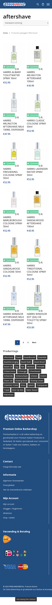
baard (18, 357)
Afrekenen (7, 513)
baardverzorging (11, 362)
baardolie (42, 357)
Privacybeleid (8, 485)
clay (16, 366)
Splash (31, 385)
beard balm (26, 362)
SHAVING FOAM (11, 385)
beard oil (8, 366)
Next (34, 342)
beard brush (39, 362)
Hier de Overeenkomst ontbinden (17, 489)
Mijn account (8, 504)
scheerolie (8, 376)
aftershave (8, 357)
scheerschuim (22, 376)
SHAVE (43, 376)
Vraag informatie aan (12, 467)
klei (22, 366)
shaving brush (21, 380)
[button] (48, 4)
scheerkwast (34, 371)
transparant (42, 385)
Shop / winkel (9, 517)
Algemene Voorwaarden (13, 480)
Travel (6, 390)
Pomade (40, 366)
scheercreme (9, 371)
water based (31, 390)
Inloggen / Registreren (12, 508)
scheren (34, 376)
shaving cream (36, 380)
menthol (30, 366)
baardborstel (29, 357)
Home (5, 33)
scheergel (22, 371)
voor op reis (17, 390)
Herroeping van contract (26, 599)
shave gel (8, 380)
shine (23, 385)
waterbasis (9, 394)
